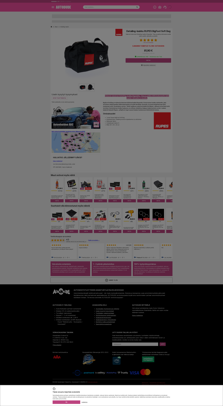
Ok (66, 402)
